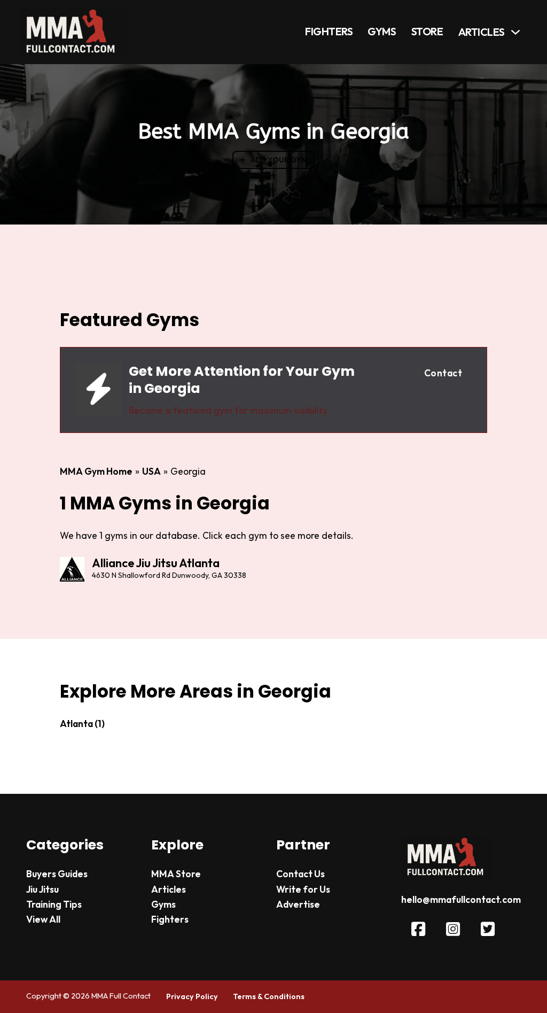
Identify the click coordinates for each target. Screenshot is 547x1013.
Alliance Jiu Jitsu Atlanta (156, 563)
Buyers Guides (57, 874)
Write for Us (303, 889)
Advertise (298, 904)
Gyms (382, 32)
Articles (481, 32)
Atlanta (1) (82, 724)
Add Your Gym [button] (279, 160)
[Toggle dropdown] (515, 32)
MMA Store (176, 874)
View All (43, 919)
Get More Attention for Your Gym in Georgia (242, 379)
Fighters (329, 32)
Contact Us (300, 874)
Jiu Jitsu (42, 889)
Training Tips (54, 904)
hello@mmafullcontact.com (461, 900)
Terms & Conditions (268, 996)
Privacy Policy (192, 996)
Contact (443, 373)
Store (427, 32)
